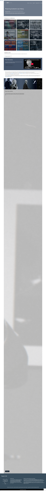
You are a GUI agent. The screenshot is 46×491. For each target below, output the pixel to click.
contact (6, 76)
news (25, 72)
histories (22, 73)
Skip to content (1, 0)
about (19, 72)
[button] (29, 3)
